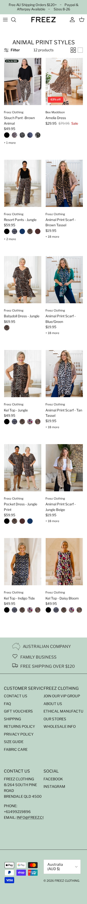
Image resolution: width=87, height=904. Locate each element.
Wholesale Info (60, 726)
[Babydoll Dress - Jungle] (7, 329)
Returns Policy (19, 726)
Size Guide (13, 742)
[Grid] (73, 50)
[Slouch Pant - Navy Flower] (30, 136)
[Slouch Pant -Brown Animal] (14, 136)
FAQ (7, 704)
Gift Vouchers (18, 711)
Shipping (12, 719)
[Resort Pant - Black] (7, 232)
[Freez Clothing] (43, 19)
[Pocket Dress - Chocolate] (22, 522)
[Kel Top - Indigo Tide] (14, 422)
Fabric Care (16, 749)
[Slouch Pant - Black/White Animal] (22, 136)
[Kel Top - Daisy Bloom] (30, 422)
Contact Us (15, 696)
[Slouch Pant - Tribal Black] (38, 136)
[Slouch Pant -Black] (7, 136)
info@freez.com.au (35, 817)
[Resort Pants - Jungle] (30, 232)
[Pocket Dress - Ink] (30, 522)
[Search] (16, 19)
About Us (53, 704)
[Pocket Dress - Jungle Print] (14, 522)
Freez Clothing (67, 880)
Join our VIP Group (62, 696)
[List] (80, 50)
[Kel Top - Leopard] (38, 422)
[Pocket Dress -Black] (7, 522)
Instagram (54, 786)
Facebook (53, 779)
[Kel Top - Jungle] (22, 422)
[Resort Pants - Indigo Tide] (14, 232)
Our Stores (55, 719)
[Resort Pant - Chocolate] (38, 232)
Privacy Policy (19, 734)
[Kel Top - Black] (7, 422)
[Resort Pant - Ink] (22, 232)
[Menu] (5, 19)
